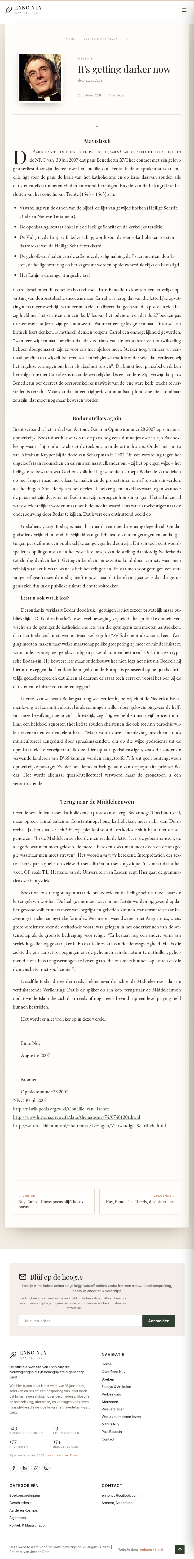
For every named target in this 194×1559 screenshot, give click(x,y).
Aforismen (110, 1402)
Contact (108, 1439)
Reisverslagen (113, 1409)
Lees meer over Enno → (63, 1455)
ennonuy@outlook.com (120, 1495)
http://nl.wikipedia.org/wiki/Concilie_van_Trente (61, 1108)
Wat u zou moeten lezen (121, 1417)
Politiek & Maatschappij (27, 1525)
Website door (140, 1549)
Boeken (108, 1379)
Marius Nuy (110, 1424)
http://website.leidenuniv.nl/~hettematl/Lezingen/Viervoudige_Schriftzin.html (89, 1125)
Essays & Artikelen (101, 38)
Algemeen (17, 1518)
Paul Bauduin (112, 1432)
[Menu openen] (184, 10)
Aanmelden (158, 1320)
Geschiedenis (20, 1503)
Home (70, 38)
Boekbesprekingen (24, 1495)
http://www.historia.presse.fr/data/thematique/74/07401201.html (76, 1117)
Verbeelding (111, 1394)
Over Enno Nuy (113, 1372)
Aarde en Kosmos (23, 1510)
